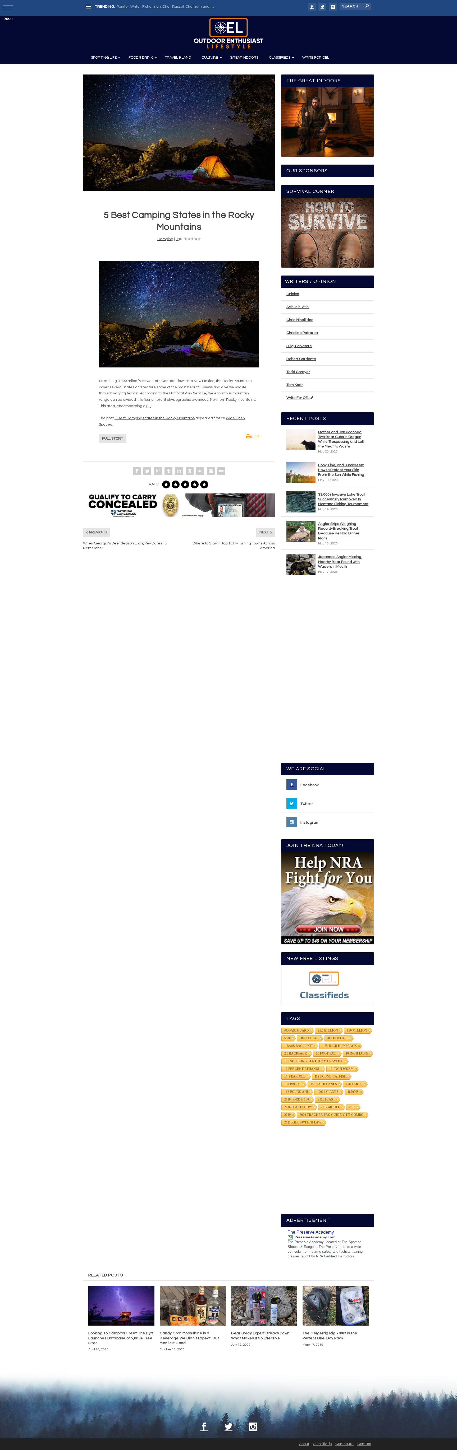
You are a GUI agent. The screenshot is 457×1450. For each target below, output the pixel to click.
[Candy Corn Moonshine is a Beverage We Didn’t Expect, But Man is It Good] (193, 1306)
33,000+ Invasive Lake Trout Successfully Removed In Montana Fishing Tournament (343, 499)
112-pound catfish (330, 1076)
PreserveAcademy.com (315, 1237)
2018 (352, 1107)
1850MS (353, 1092)
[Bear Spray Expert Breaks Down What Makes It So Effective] (264, 1306)
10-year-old (295, 1076)
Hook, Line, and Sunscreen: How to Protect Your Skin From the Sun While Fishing (341, 470)
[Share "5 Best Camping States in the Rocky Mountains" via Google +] (158, 471)
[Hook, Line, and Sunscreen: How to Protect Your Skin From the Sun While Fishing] (301, 472)
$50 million (357, 1030)
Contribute (344, 1444)
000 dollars (338, 1038)
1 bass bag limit (298, 1046)
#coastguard (296, 1030)
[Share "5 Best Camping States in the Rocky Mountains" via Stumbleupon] (200, 471)
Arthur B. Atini (297, 307)
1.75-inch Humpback (339, 1046)
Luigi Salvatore (299, 346)
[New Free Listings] (327, 984)
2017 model (330, 1107)
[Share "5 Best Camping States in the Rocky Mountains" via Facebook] (136, 471)
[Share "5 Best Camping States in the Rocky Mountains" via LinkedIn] (179, 471)
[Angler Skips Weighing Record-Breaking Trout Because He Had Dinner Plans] (301, 531)
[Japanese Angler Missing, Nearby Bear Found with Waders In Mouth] (301, 564)
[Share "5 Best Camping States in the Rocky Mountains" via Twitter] (147, 471)
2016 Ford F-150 (296, 1099)
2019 (287, 1115)
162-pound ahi (296, 1092)
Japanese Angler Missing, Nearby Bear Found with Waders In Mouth (340, 561)
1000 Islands (328, 1092)
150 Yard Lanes (323, 1084)
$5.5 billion (328, 1030)
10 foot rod (326, 1053)
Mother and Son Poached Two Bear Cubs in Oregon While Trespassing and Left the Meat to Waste (341, 439)
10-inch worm (341, 1069)
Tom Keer (294, 385)
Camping (165, 239)
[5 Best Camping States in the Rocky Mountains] (179, 132)
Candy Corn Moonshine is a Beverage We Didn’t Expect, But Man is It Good (189, 1338)
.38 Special (309, 1038)
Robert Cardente (301, 359)
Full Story (112, 438)
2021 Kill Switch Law (302, 1122)
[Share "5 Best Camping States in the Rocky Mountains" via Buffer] (189, 471)
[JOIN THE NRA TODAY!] (327, 898)
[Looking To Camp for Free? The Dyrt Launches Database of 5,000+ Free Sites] (121, 1306)
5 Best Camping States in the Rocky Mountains (155, 418)
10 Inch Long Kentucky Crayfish (314, 1061)
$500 (287, 1038)
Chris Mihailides (299, 320)
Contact (364, 1444)
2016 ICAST (326, 1099)
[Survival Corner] (327, 232)
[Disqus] (179, 634)
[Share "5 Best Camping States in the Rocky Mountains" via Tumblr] (168, 471)
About (304, 1444)
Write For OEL (298, 398)
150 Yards (354, 1084)
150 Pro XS (292, 1084)
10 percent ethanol (302, 1069)
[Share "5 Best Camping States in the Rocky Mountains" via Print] (221, 471)
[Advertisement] (327, 671)
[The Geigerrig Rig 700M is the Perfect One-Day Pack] (336, 1306)
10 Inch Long (357, 1053)
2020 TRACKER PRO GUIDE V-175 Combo (331, 1115)
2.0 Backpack (295, 1053)
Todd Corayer (298, 372)
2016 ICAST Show (298, 1107)
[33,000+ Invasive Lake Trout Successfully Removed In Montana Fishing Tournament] (301, 501)
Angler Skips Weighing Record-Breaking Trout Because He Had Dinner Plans (338, 531)
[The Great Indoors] (327, 122)
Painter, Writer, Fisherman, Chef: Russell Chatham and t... (165, 6)
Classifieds (322, 1444)
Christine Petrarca (302, 333)
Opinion (292, 294)
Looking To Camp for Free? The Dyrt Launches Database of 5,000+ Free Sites (120, 1338)
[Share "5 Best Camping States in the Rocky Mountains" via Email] (210, 471)
